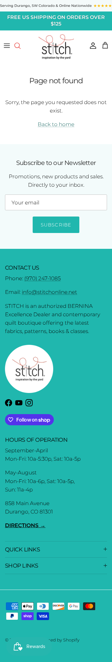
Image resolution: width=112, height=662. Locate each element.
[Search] (20, 46)
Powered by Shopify (57, 640)
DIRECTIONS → (25, 525)
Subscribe (56, 225)
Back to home (56, 124)
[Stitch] (56, 46)
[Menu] (7, 46)
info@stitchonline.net (49, 292)
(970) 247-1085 (42, 278)
